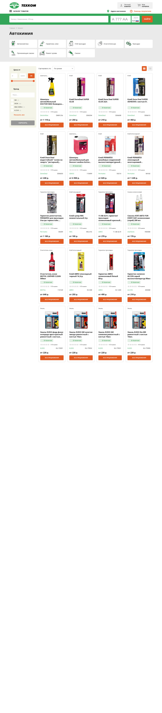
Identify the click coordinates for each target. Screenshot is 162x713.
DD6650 (60, 174)
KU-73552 (88, 348)
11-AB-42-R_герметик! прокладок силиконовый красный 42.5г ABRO (109, 218)
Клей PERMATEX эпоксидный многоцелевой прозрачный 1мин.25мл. (139, 159)
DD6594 (89, 115)
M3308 (147, 290)
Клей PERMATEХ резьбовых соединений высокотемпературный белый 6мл (109, 159)
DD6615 (147, 115)
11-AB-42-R (117, 232)
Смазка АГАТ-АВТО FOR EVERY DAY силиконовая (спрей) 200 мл (139, 218)
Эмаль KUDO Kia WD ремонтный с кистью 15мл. (137, 334)
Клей (71, 75)
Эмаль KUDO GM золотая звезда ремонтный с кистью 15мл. (80, 334)
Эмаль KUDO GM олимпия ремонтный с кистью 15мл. (109, 334)
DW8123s (59, 115)
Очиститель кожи (46, 250)
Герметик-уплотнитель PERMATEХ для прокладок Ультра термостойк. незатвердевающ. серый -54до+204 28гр (52, 218)
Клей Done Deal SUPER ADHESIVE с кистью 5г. (138, 100)
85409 (61, 232)
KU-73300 (146, 348)
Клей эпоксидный (134, 134)
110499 (89, 174)
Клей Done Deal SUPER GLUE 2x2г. (108, 100)
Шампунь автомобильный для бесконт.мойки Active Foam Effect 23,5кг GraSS (80, 159)
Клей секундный (74, 192)
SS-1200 (118, 290)
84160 (148, 174)
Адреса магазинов (118, 11)
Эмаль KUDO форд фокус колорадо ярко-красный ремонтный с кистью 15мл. (51, 334)
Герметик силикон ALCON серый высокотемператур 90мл (139, 276)
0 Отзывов (54, 112)
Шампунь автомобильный (46, 75)
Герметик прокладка (47, 192)
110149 (60, 290)
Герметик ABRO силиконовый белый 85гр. (108, 276)
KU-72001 (59, 348)
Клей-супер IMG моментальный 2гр (78, 217)
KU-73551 (117, 348)
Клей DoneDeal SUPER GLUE (79, 100)
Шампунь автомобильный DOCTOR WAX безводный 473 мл (51, 101)
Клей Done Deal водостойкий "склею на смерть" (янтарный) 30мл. (51, 159)
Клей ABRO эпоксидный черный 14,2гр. (80, 275)
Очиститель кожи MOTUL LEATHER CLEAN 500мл (50, 276)
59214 (119, 174)
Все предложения (52, 125)
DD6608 (118, 115)
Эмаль (42, 308)
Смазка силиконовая (135, 192)
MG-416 (89, 232)
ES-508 (89, 290)
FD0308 (147, 232)
